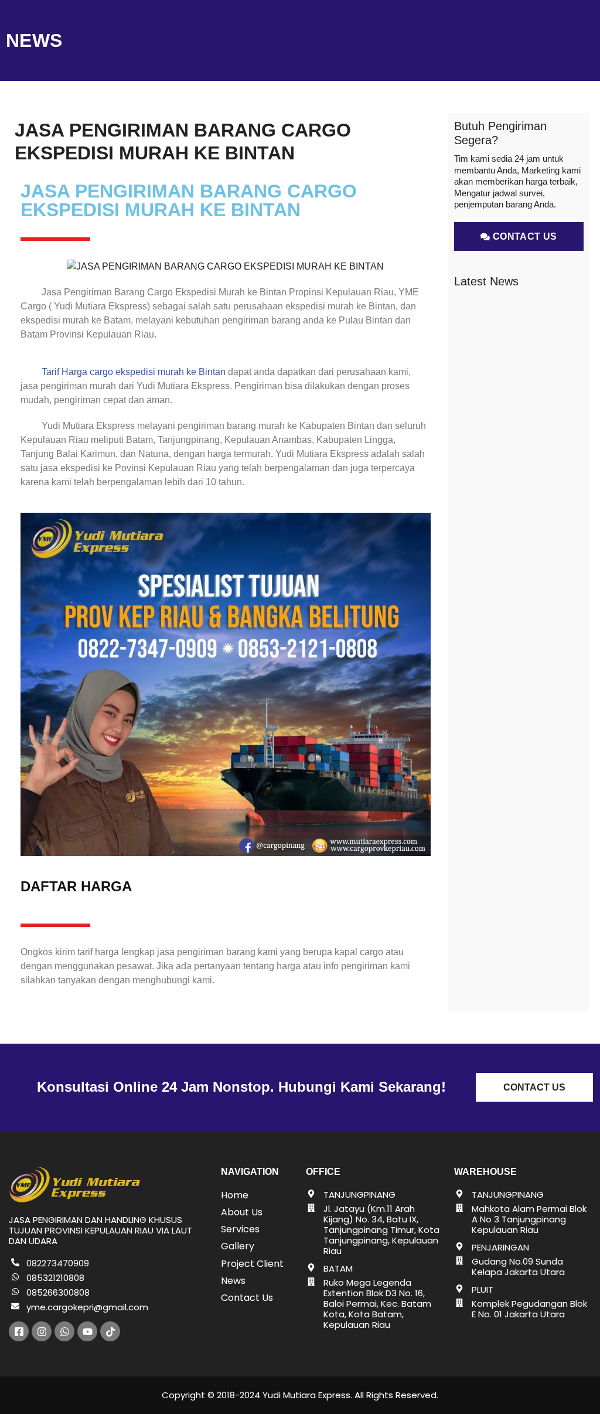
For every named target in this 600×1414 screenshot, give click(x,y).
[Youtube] (87, 1331)
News (233, 1280)
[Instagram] (42, 1331)
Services (240, 1229)
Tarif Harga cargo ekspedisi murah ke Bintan (132, 372)
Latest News (486, 281)
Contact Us (247, 1297)
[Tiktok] (110, 1331)
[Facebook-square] (19, 1331)
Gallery (237, 1246)
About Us (241, 1212)
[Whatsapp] (64, 1331)
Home (234, 1195)
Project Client (252, 1263)
